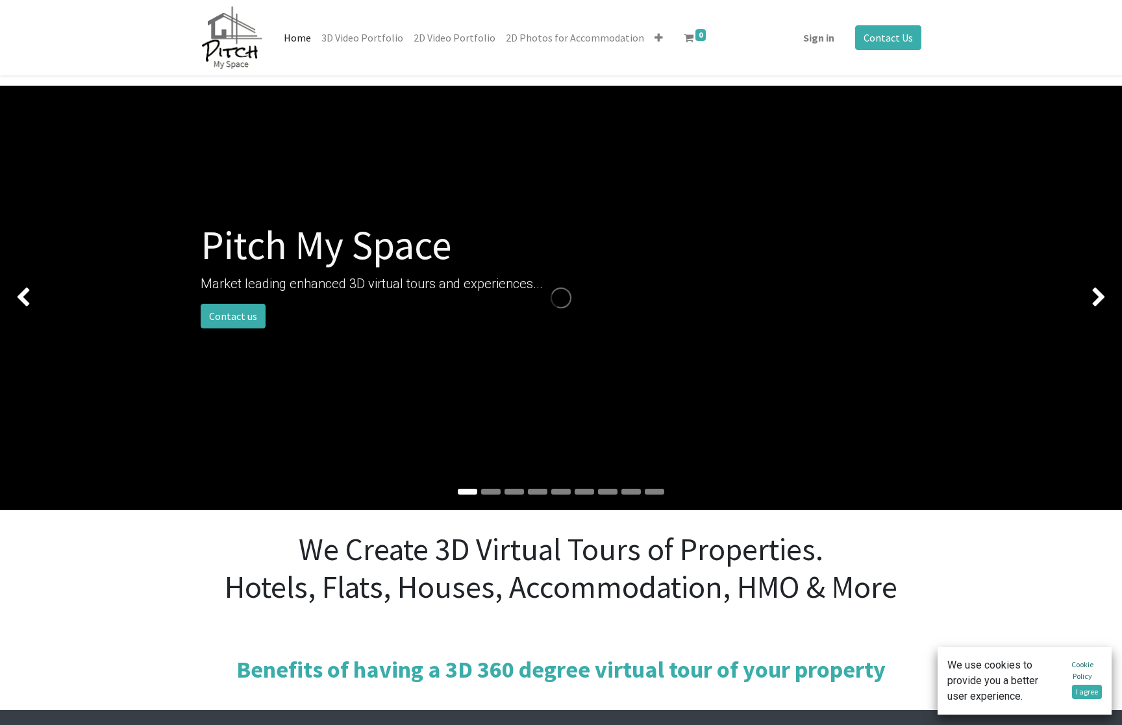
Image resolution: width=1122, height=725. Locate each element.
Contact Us (888, 37)
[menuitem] (297, 38)
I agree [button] (1087, 691)
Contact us (233, 316)
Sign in (818, 37)
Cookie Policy (1082, 670)
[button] (658, 38)
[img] (45, 298)
